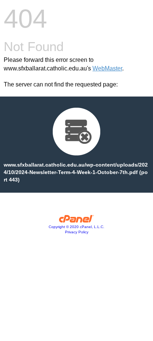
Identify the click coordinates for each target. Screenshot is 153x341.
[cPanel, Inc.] (76, 221)
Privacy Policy (76, 232)
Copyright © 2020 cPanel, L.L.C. (76, 227)
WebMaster (107, 68)
